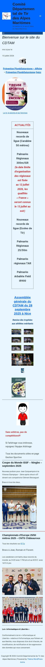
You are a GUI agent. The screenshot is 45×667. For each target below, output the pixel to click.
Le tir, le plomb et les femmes (15, 113)
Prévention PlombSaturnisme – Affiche (22, 68)
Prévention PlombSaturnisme (20, 72)
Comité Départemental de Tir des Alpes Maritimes (23, 13)
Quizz (38, 72)
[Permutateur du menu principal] (40, 16)
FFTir (23, 544)
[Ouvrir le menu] (3, 33)
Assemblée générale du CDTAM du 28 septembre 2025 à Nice (22, 305)
